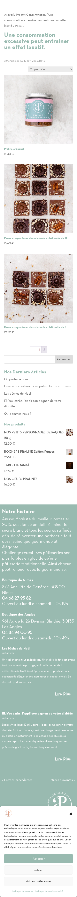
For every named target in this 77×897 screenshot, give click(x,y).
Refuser (38, 870)
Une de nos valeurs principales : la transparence (37, 386)
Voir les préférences (38, 881)
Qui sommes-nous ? (17, 414)
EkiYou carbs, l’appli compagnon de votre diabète (37, 713)
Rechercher (64, 359)
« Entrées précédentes (17, 780)
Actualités (8, 653)
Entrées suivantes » (62, 780)
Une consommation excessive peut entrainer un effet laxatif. (35, 20)
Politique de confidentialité (49, 891)
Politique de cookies (22, 891)
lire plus (63, 693)
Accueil (9, 14)
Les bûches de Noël (17, 393)
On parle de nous (16, 379)
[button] (71, 814)
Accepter (39, 858)
